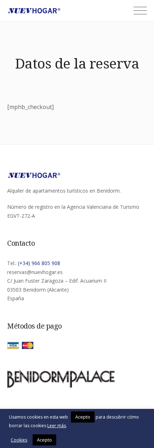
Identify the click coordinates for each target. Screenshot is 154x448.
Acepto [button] (82, 417)
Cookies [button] (19, 440)
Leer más (56, 426)
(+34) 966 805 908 (39, 263)
